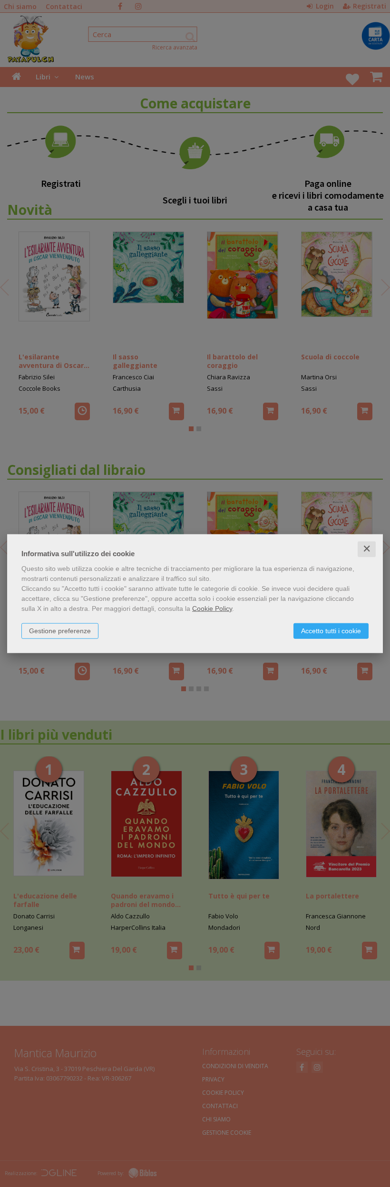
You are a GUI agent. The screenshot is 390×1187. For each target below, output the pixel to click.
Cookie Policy (212, 608)
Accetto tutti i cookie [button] (331, 631)
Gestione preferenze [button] (60, 631)
